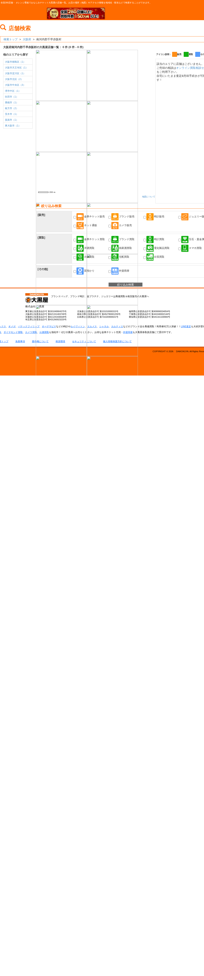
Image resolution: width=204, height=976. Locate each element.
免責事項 (20, 341)
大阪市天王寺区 (16, 67)
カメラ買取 (31, 332)
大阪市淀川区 (15, 73)
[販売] (41, 214)
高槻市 (11, 102)
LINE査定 (186, 326)
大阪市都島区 (15, 61)
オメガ (12, 326)
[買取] (41, 237)
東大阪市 (13, 125)
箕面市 (11, 119)
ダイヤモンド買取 (13, 332)
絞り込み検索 (125, 284)
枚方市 (11, 108)
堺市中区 (13, 91)
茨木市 (11, 114)
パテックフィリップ (28, 326)
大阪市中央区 (15, 85)
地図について (148, 196)
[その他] (43, 269)
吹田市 (11, 96)
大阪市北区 (14, 79)
